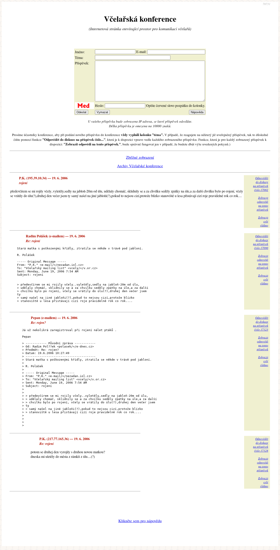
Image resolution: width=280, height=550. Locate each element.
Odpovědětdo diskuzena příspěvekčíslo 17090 (260, 242)
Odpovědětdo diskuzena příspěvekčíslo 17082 (260, 184)
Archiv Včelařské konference (140, 165)
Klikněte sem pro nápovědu (140, 520)
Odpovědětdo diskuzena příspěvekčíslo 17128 (260, 445)
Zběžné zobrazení (140, 157)
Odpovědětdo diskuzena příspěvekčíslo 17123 (260, 323)
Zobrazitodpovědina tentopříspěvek (262, 204)
